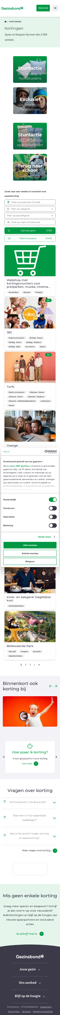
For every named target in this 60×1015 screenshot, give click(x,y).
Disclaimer (26, 1011)
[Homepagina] (11, 8)
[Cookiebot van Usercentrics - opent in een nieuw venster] (44, 451)
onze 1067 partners (20, 466)
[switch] (53, 508)
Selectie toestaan (30, 553)
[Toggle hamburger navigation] (55, 8)
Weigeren (30, 561)
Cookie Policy (45, 1007)
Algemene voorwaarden (43, 1011)
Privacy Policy (14, 1011)
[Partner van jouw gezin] (5, 22)
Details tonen (44, 537)
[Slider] (30, 712)
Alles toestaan (30, 545)
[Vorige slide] (3, 756)
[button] (50, 686)
